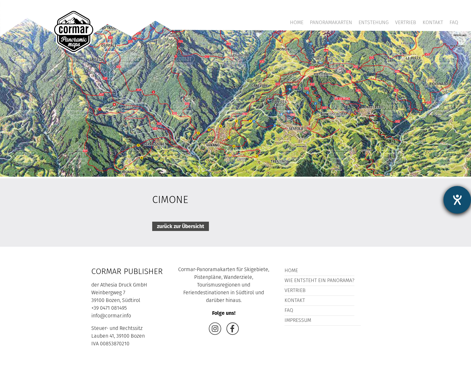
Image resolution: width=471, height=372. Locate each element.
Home (296, 22)
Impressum (298, 320)
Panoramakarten (331, 22)
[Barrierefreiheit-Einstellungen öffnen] (457, 200)
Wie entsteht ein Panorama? (319, 280)
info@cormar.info (111, 316)
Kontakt (433, 22)
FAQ (454, 22)
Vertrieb (405, 22)
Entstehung (374, 22)
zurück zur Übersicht (180, 226)
